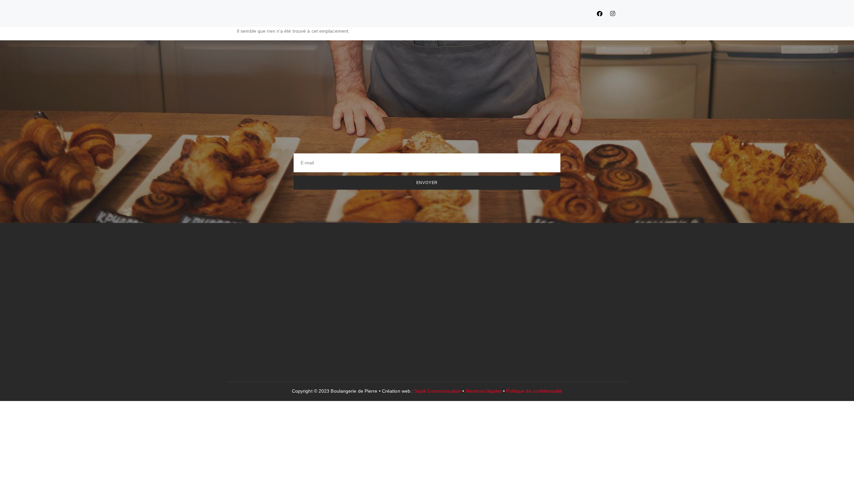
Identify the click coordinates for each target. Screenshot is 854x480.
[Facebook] (599, 13)
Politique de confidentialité (534, 391)
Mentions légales (484, 391)
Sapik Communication (437, 391)
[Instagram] (612, 13)
